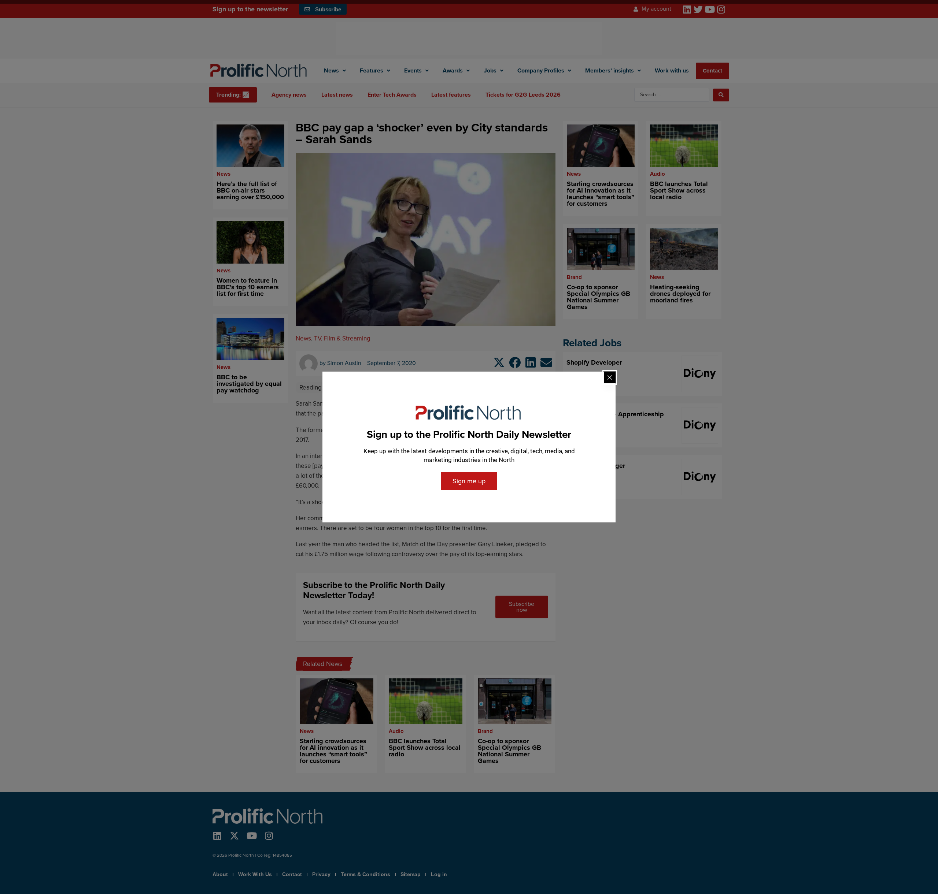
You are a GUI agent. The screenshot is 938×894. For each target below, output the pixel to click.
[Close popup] (610, 377)
